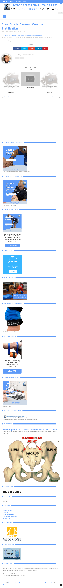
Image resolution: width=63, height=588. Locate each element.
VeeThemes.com (5, 584)
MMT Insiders (18, 1)
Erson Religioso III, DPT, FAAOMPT (12, 31)
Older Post (54, 97)
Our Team (24, 1)
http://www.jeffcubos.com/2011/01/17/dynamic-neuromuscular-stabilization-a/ (22, 35)
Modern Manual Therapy (8, 514)
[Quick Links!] (11, 81)
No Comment (22, 31)
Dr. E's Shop (5, 512)
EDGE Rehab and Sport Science (10, 516)
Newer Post (7, 97)
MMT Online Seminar (10, 1)
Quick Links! (11, 92)
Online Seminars (6, 518)
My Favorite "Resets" (30, 87)
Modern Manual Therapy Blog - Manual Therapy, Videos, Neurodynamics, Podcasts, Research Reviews (30, 582)
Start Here (3, 1)
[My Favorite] (30, 79)
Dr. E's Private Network (8, 510)
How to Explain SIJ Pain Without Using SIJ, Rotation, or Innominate (30, 429)
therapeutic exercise (12, 40)
